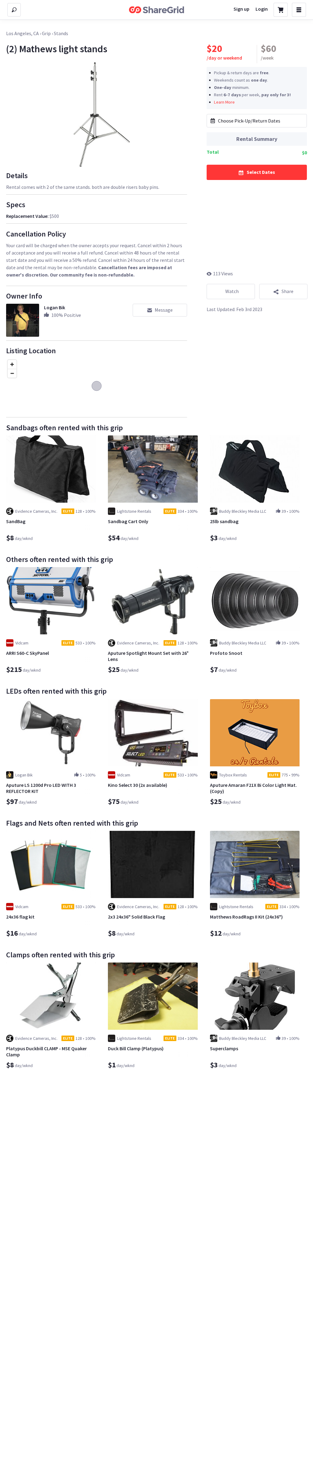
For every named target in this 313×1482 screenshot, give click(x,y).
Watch (232, 291)
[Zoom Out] (12, 373)
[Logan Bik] (22, 320)
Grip (46, 33)
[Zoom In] (12, 364)
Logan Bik (54, 307)
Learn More (224, 102)
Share (287, 291)
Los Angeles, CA (22, 33)
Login (262, 9)
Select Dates (261, 172)
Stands (61, 33)
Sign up (241, 9)
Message (164, 310)
